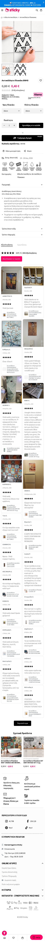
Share (29, 151)
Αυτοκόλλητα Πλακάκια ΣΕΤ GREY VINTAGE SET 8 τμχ (33, 762)
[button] (40, 80)
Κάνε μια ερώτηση (13, 151)
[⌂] (4, 938)
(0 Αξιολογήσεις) (18, 90)
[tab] (7, 245)
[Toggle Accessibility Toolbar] (4, 933)
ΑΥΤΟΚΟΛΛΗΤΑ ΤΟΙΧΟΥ (21, 5)
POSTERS (36, 5)
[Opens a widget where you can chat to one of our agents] (36, 937)
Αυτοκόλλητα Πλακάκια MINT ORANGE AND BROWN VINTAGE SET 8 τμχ (10, 762)
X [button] (43, 2)
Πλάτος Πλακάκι (31, 105)
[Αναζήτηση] (37, 10)
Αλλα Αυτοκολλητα (10, 17)
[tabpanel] (22, 488)
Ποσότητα (8, 120)
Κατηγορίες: (6, 174)
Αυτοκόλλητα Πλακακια (28, 17)
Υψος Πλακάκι (9, 105)
